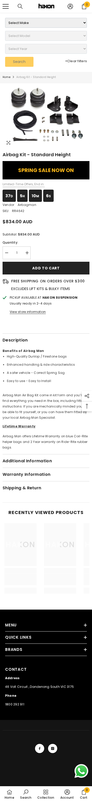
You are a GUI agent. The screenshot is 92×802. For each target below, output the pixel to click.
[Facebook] (39, 748)
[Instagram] (52, 748)
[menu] (6, 6)
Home (6, 77)
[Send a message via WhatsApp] (81, 771)
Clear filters (76, 61)
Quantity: (10, 242)
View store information (28, 312)
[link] (20, 579)
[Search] (20, 6)
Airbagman (27, 205)
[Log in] (70, 6)
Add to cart (46, 268)
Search (19, 61)
